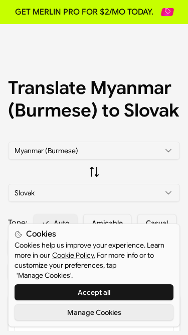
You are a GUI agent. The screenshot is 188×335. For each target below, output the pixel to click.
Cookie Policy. (73, 255)
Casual (157, 223)
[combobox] (94, 151)
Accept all (94, 292)
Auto (61, 223)
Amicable (107, 223)
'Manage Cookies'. (45, 275)
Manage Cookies (94, 312)
